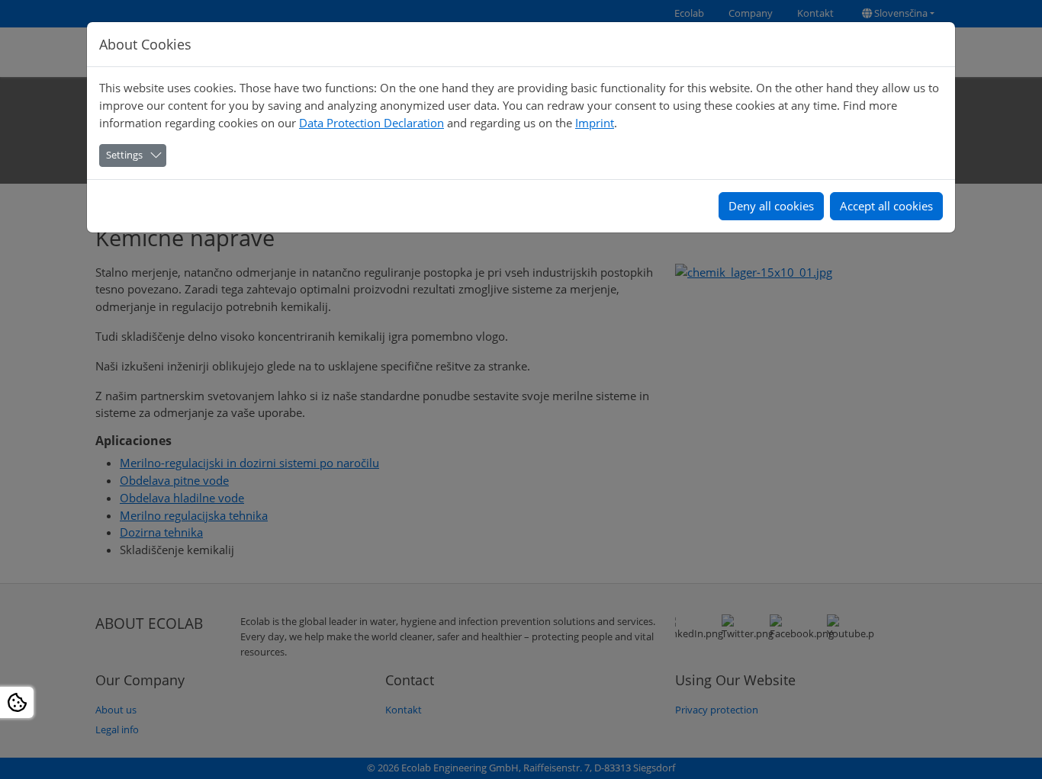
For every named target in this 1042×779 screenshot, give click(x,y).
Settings (124, 155)
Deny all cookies (771, 205)
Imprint (594, 122)
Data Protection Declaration (371, 122)
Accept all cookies (886, 205)
